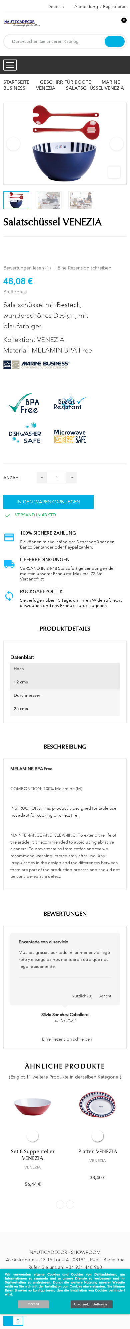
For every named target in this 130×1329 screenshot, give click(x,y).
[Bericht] (105, 989)
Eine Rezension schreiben (84, 268)
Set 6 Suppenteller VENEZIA (32, 1155)
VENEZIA (32, 1167)
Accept (33, 1304)
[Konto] (110, 23)
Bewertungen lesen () (27, 268)
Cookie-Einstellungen (91, 1304)
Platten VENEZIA (97, 1151)
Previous (13, 144)
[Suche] (115, 41)
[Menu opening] (10, 65)
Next (116, 144)
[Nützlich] (82, 989)
